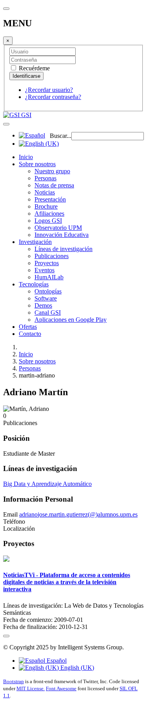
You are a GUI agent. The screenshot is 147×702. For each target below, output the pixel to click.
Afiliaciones (49, 213)
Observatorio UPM (58, 227)
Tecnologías (34, 284)
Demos (43, 305)
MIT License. (30, 688)
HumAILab (49, 277)
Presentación (50, 199)
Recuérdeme (33, 68)
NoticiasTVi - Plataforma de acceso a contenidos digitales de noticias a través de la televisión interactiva (66, 582)
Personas (45, 178)
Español (56, 660)
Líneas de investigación (63, 249)
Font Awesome (61, 688)
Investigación (35, 241)
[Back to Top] (6, 636)
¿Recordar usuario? (49, 89)
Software (45, 298)
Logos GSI (48, 220)
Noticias (44, 192)
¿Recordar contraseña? (53, 96)
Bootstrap (13, 681)
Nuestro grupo (52, 171)
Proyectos (46, 263)
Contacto (30, 333)
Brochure (46, 206)
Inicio (26, 157)
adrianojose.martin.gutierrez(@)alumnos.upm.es (78, 514)
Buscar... (60, 135)
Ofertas (28, 326)
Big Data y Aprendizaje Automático (47, 483)
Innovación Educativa (61, 234)
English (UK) (76, 667)
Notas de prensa (54, 185)
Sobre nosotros (37, 164)
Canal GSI (47, 312)
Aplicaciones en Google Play (70, 319)
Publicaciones (51, 256)
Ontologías (48, 291)
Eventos (44, 270)
